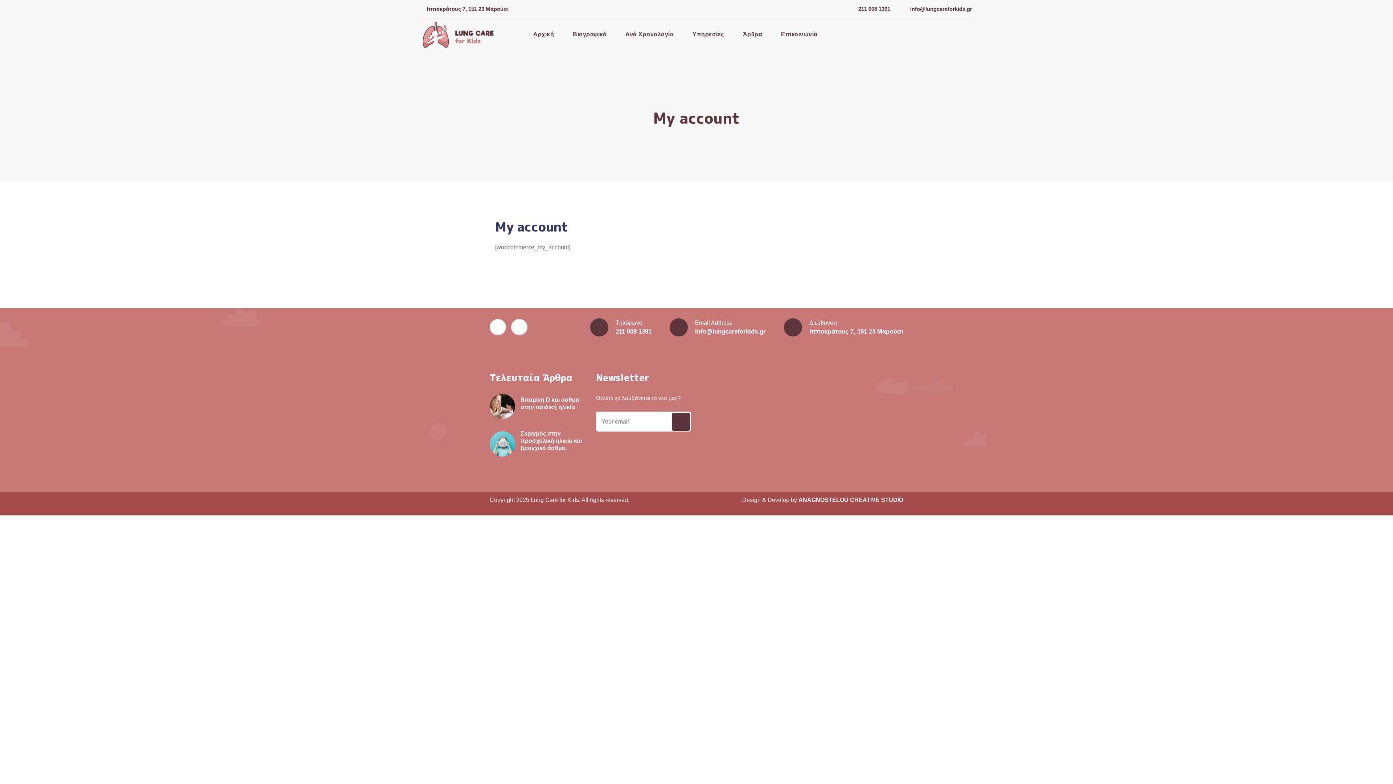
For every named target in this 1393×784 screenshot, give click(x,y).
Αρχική (543, 34)
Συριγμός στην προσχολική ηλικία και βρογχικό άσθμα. (551, 440)
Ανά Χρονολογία (649, 34)
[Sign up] (681, 422)
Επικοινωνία (799, 34)
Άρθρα (753, 34)
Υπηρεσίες (708, 34)
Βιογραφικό (590, 34)
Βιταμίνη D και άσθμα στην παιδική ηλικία (550, 403)
